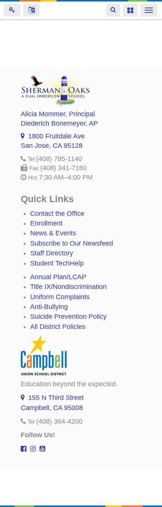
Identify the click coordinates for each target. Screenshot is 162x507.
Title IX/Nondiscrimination (68, 286)
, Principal (58, 114)
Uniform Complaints (60, 297)
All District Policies (58, 326)
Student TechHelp (57, 263)
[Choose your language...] (31, 10)
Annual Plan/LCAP (58, 277)
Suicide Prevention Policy (68, 316)
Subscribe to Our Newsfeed (71, 243)
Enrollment (46, 223)
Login (12, 10)
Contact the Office (57, 213)
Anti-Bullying (49, 306)
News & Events (53, 233)
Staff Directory (51, 253)
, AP (59, 123)
